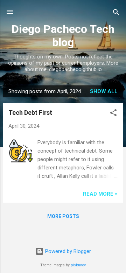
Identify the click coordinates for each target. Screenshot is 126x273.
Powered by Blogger (67, 251)
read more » (100, 194)
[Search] (116, 13)
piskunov (78, 265)
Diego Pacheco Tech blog (63, 35)
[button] (113, 113)
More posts (63, 216)
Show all (104, 91)
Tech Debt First (30, 112)
